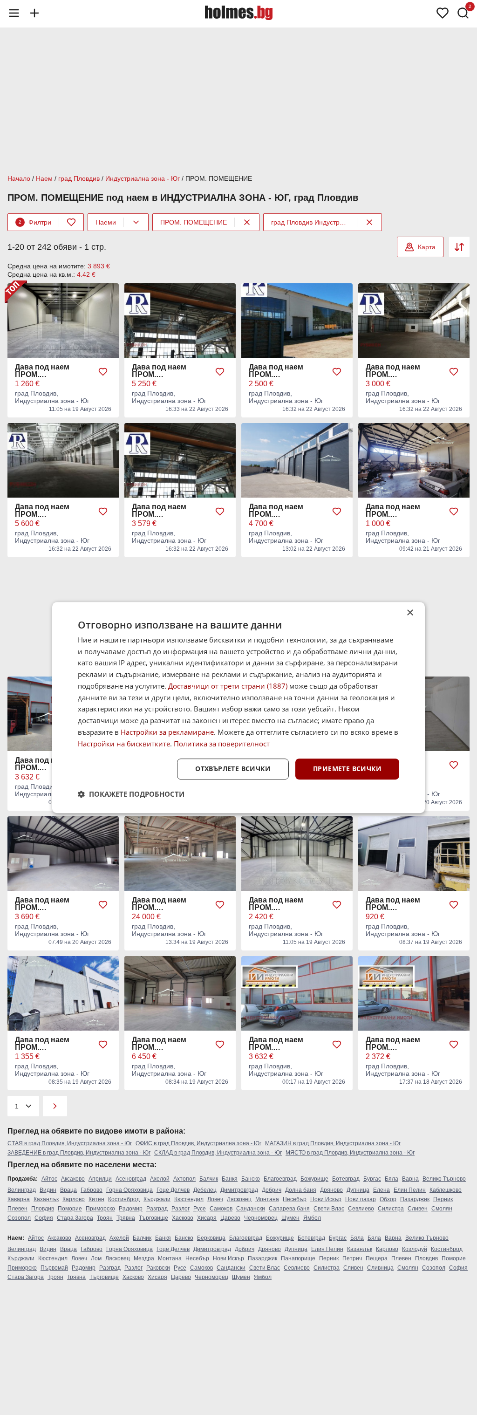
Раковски (158, 1268)
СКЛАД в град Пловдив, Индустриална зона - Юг (218, 1152)
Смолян (441, 1208)
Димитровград (239, 1190)
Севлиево (361, 1208)
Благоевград (280, 1179)
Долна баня (300, 1190)
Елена (381, 1190)
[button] (131, 794)
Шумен (290, 1218)
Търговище (153, 1218)
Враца (68, 1190)
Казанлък (46, 1199)
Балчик (208, 1179)
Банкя (230, 1179)
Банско (250, 1179)
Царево (230, 1218)
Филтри (35, 222)
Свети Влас (328, 1208)
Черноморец (261, 1218)
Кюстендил (189, 1199)
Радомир (131, 1208)
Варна (410, 1179)
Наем (44, 178)
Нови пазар (360, 1199)
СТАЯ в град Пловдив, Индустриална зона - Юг (69, 1143)
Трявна (125, 1218)
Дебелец (205, 1190)
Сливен (418, 1208)
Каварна (18, 1199)
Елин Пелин (410, 1190)
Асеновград (131, 1179)
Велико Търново (444, 1179)
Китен (96, 1199)
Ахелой (160, 1179)
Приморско (100, 1208)
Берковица (211, 1238)
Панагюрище (298, 1258)
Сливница (380, 1268)
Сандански (250, 1208)
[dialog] (238, 707)
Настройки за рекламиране (167, 732)
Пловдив (42, 1208)
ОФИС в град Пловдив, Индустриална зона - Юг (198, 1143)
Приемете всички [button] (347, 769)
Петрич (352, 1258)
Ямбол (312, 1218)
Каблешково (445, 1190)
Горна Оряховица (129, 1190)
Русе (199, 1208)
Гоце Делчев (173, 1190)
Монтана (267, 1199)
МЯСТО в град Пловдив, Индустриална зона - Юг (350, 1152)
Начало (18, 178)
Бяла (391, 1179)
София (43, 1218)
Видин (48, 1190)
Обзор (388, 1199)
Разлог (180, 1208)
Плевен (17, 1208)
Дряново (331, 1190)
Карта (427, 247)
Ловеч (215, 1199)
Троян (105, 1218)
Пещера (377, 1258)
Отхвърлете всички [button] (233, 769)
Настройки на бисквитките (124, 743)
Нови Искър (325, 1199)
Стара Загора (75, 1218)
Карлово (73, 1199)
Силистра (391, 1208)
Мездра (144, 1258)
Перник (443, 1199)
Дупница (358, 1190)
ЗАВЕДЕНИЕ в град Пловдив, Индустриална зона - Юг (78, 1152)
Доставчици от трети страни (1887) (227, 685)
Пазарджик (414, 1199)
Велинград (21, 1190)
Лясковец (239, 1199)
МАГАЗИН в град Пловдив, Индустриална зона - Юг (333, 1143)
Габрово (91, 1190)
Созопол (19, 1218)
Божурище (314, 1179)
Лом (96, 1258)
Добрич (271, 1190)
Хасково (182, 1218)
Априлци (100, 1179)
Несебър (295, 1199)
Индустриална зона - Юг (142, 178)
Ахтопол (184, 1179)
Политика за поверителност (222, 743)
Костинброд (124, 1199)
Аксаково (73, 1179)
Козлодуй (414, 1249)
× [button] (409, 612)
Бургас (372, 1179)
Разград (157, 1208)
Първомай (54, 1268)
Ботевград (346, 1179)
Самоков (221, 1208)
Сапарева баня (289, 1208)
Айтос (49, 1179)
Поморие (70, 1208)
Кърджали (156, 1199)
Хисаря (207, 1218)
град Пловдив (79, 178)
